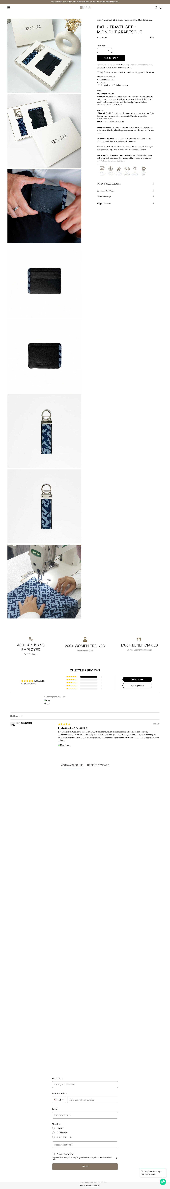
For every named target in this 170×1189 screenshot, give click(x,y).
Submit (85, 1166)
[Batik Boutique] (85, 7)
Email (54, 1109)
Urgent (60, 1128)
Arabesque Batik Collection (113, 20)
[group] (85, 2)
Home (99, 20)
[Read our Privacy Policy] (116, 1157)
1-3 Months (62, 1132)
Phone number (59, 1093)
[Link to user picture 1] (64, 750)
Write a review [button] (137, 679)
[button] (156, 7)
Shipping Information (104, 204)
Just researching (64, 1137)
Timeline (56, 1124)
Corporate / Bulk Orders (105, 191)
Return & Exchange (104, 197)
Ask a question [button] (137, 685)
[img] (152, 37)
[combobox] (58, 1100)
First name (57, 1078)
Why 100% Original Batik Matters (109, 184)
